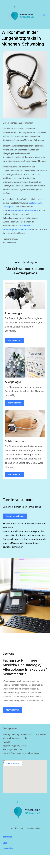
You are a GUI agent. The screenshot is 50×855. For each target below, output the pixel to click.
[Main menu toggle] (44, 15)
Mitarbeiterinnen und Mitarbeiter (23, 210)
